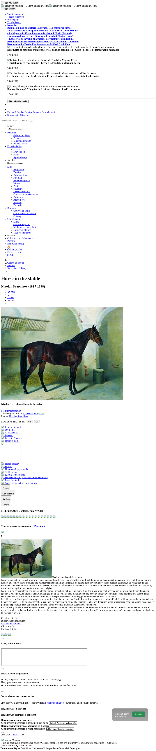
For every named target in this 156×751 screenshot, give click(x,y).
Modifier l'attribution (11, 411)
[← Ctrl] (9, 441)
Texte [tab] (11, 297)
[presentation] (81, 303)
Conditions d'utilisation (32, 748)
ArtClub (15, 161)
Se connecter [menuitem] (13, 115)
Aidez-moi (6, 745)
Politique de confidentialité (56, 748)
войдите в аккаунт (54, 702)
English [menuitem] (20, 112)
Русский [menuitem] (11, 112)
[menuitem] (53, 112)
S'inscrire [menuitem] (24, 115)
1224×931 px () (34, 413)
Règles (17, 748)
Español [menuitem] (28, 112)
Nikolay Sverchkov (18, 416)
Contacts (27, 745)
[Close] (31, 121)
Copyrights (75, 748)
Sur (21, 745)
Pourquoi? (39, 526)
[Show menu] (21, 3)
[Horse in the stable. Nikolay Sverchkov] (62, 399)
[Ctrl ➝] (10, 463)
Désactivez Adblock (11, 623)
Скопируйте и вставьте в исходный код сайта (24, 723)
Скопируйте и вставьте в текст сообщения (23, 729)
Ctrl (29, 422)
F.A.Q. (15, 745)
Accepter (139, 714)
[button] (15, 14)
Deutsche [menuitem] (46, 112)
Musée (14, 127)
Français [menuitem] (37, 112)
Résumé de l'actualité (18, 101)
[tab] (11, 292)
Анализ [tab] (11, 300)
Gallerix (15, 734)
